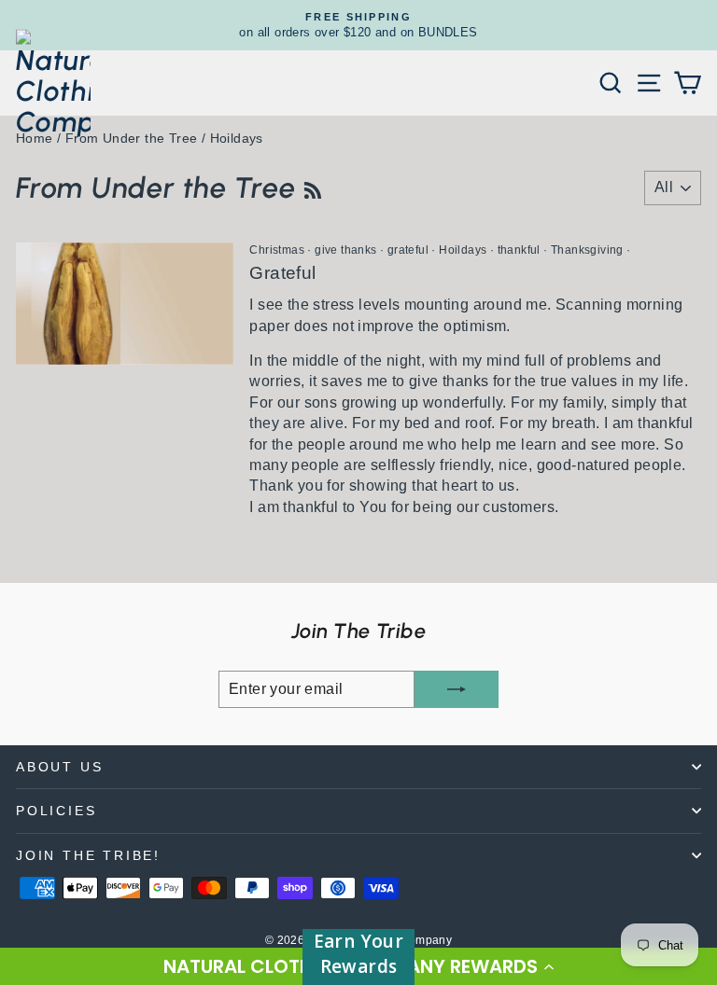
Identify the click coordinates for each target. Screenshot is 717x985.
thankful (519, 250)
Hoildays (462, 250)
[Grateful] (124, 304)
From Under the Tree (131, 138)
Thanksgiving (587, 250)
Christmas (276, 250)
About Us (59, 766)
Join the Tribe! (88, 855)
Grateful (282, 273)
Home (34, 138)
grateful (408, 250)
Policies (56, 810)
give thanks (345, 250)
